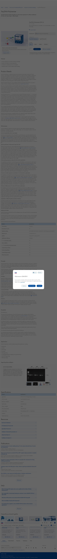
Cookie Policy (22, 282)
